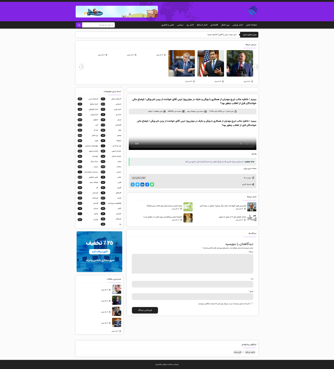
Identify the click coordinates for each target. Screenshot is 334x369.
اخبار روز (190, 25)
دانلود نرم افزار (250, 352)
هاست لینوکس (167, 364)
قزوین (111, 187)
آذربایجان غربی (88, 99)
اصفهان (88, 119)
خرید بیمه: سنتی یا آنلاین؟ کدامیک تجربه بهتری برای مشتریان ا (214, 34)
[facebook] (147, 184)
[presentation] (254, 67)
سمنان (88, 166)
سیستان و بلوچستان (88, 172)
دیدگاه (250, 252)
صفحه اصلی (251, 25)
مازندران (111, 213)
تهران (88, 140)
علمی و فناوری (167, 25)
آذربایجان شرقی (111, 99)
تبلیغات (111, 140)
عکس (111, 177)
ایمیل (250, 291)
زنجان (111, 161)
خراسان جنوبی (111, 151)
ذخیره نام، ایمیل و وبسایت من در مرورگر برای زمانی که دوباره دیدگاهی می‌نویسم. (224, 303)
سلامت (111, 166)
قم (88, 187)
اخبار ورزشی (238, 25)
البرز (88, 125)
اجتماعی (111, 104)
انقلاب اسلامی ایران (138, 178)
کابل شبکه (237, 352)
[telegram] (137, 184)
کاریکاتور (111, 193)
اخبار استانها (202, 25)
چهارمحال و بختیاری (88, 146)
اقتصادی (214, 25)
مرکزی (88, 213)
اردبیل (111, 119)
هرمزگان (111, 219)
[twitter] (133, 184)
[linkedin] (142, 184)
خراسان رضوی (88, 151)
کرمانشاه (88, 198)
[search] (79, 25)
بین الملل (225, 25)
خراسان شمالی (111, 156)
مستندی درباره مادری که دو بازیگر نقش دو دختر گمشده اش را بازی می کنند (214, 161)
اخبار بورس (111, 109)
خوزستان (88, 156)
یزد (111, 224)
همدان (88, 219)
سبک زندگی (88, 161)
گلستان (88, 203)
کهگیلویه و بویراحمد (111, 203)
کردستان (88, 193)
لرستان (88, 208)
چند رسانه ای (112, 146)
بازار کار (88, 130)
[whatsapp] (152, 184)
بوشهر (111, 135)
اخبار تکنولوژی (88, 109)
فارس (111, 182)
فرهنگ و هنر (191, 111)
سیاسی (180, 25)
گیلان (111, 208)
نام (251, 279)
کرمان (111, 198)
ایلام (111, 130)
